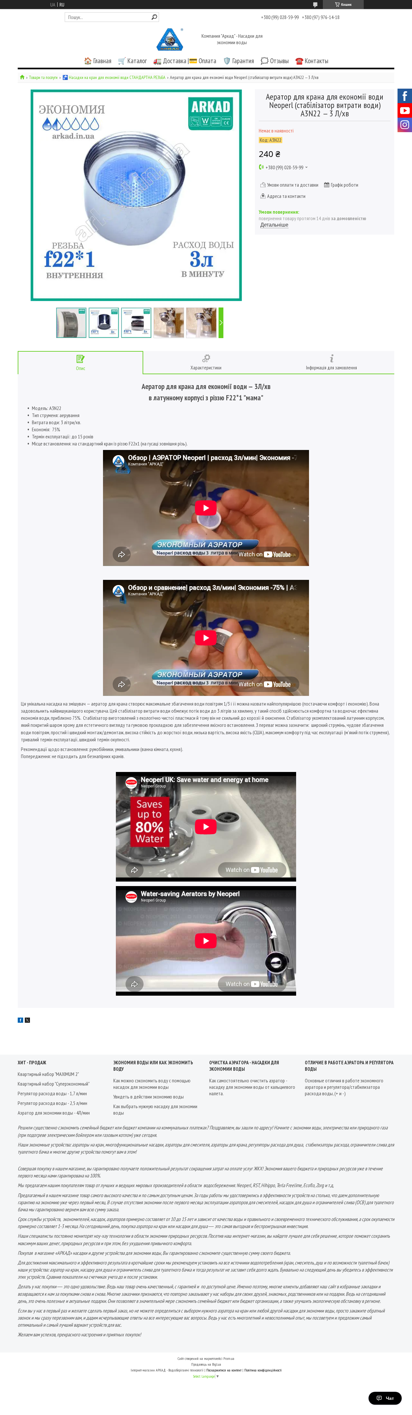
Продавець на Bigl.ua (206, 1364)
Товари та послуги (43, 77)
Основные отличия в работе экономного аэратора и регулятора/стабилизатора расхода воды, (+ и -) (344, 1087)
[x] (27, 1021)
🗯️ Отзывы (274, 60)
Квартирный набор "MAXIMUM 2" (48, 1074)
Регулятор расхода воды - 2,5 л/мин (52, 1103)
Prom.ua (228, 1358)
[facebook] (20, 1021)
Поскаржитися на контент (223, 1370)
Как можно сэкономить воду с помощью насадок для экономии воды (152, 1083)
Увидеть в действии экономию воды (148, 1096)
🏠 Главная (97, 60)
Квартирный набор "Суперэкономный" (53, 1083)
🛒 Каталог (132, 60)
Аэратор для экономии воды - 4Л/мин (54, 1112)
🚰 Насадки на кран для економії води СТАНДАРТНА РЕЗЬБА (113, 77)
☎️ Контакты (311, 60)
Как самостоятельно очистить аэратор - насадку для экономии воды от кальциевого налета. (252, 1087)
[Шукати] (154, 17)
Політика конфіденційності (263, 1370)
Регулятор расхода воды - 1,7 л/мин (52, 1093)
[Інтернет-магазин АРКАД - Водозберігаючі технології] (170, 39)
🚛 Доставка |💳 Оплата (184, 60)
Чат (390, 1398)
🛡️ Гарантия (238, 60)
